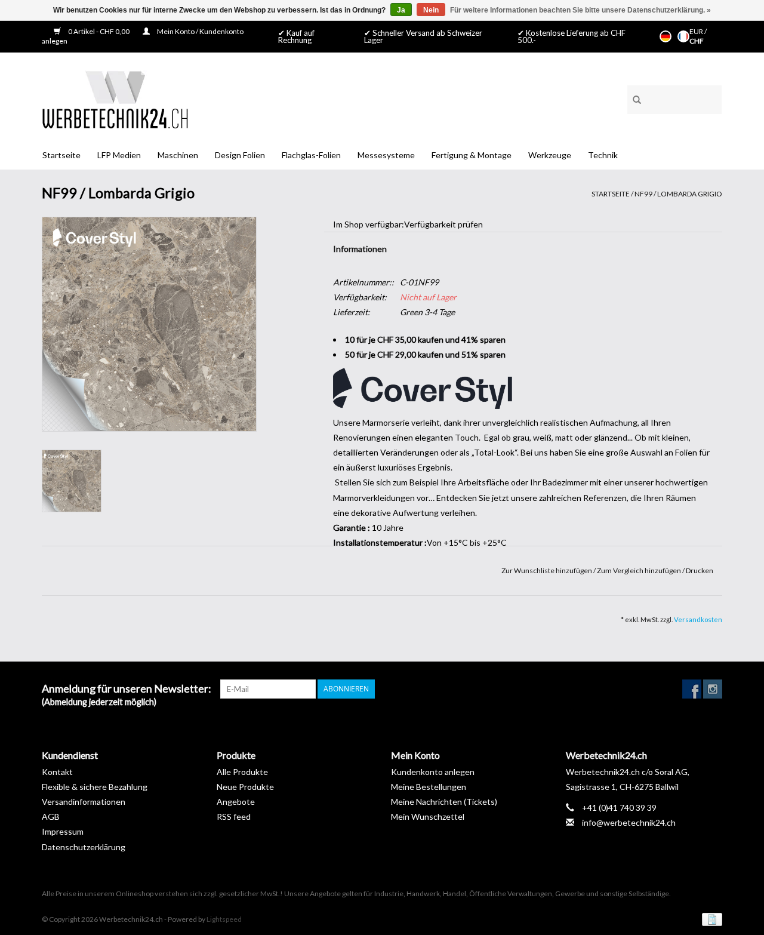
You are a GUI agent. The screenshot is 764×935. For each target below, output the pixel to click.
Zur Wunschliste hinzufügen (547, 570)
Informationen (360, 249)
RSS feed (234, 816)
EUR (696, 31)
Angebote (236, 801)
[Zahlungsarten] (710, 918)
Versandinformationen (83, 801)
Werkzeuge (549, 155)
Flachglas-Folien (311, 155)
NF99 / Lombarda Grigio (678, 193)
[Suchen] (633, 97)
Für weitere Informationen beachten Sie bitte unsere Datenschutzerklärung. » (580, 10)
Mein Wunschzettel (427, 816)
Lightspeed (224, 919)
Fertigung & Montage (472, 155)
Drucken (699, 570)
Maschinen (178, 155)
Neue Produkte (245, 787)
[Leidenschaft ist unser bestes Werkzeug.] (115, 99)
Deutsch (665, 36)
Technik (603, 155)
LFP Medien (119, 155)
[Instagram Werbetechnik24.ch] (712, 689)
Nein (431, 10)
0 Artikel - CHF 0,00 (99, 31)
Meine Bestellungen (428, 787)
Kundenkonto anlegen (433, 772)
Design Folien (240, 155)
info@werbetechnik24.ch (629, 822)
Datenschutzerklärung (83, 847)
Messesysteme (386, 155)
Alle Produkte (242, 772)
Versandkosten (698, 619)
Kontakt (57, 772)
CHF (696, 40)
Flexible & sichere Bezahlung (94, 787)
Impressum (63, 831)
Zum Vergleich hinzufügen (639, 570)
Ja (401, 10)
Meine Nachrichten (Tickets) (444, 801)
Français (683, 36)
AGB (51, 816)
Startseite (61, 155)
